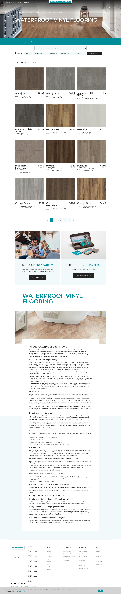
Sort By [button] (31, 62)
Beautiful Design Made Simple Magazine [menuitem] (69, 557)
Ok (100, 590)
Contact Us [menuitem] (98, 556)
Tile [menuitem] (48, 564)
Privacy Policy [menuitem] (99, 561)
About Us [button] (8, 10)
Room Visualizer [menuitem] (67, 551)
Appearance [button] (38, 53)
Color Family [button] (65, 53)
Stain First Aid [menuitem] (82, 553)
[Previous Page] (47, 220)
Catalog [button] (17, 6)
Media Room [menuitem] (99, 564)
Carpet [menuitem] (48, 559)
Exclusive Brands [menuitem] (83, 568)
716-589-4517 (27, 2)
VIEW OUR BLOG (36, 277)
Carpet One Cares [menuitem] (100, 553)
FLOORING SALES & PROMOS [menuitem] (39, 6)
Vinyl (31, 12)
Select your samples (82, 275)
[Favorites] (112, 8)
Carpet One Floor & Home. (21, 586)
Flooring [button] (9, 6)
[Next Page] (73, 220)
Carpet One (18, 12)
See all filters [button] (93, 53)
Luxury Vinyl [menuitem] (50, 553)
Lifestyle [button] (52, 53)
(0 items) (114, 7)
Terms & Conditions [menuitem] (101, 559)
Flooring (25, 12)
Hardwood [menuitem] (49, 556)
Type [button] (27, 53)
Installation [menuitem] (82, 565)
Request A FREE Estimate (99, 8)
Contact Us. (42, 42)
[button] (109, 8)
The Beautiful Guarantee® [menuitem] (82, 559)
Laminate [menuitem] (49, 561)
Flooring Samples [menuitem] (67, 553)
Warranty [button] (79, 53)
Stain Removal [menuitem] (83, 551)
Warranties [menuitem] (82, 563)
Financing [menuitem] (49, 569)
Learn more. (22, 591)
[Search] (85, 48)
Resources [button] (26, 6)
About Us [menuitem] (98, 551)
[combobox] (59, 48)
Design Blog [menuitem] (66, 560)
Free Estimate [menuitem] (50, 566)
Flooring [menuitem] (49, 551)
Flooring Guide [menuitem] (83, 556)
